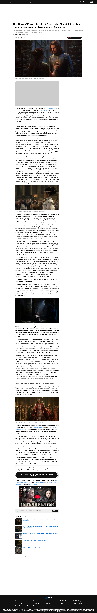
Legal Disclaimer (77, 603)
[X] (80, 1)
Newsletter (61, 2)
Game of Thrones (20, 2)
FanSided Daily (77, 601)
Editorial (45, 2)
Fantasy (29, 2)
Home (16, 556)
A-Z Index (35, 605)
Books (39, 2)
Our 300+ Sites (64, 601)
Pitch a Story (18, 603)
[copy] (24, 38)
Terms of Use (49, 603)
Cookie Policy (63, 603)
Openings (35, 601)
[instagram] (88, 1)
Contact (48, 601)
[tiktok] (86, 1)
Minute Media (8, 609)
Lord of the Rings (24, 556)
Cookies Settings (50, 605)
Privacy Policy (36, 603)
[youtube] (83, 1)
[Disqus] (51, 576)
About (16, 601)
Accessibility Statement (21, 605)
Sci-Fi (34, 2)
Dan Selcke (18, 34)
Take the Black (53, 2)
